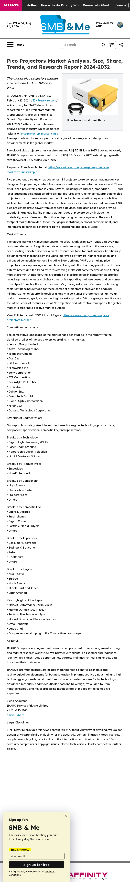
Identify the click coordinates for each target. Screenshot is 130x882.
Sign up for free (37, 865)
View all (121, 5)
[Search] (103, 45)
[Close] (66, 816)
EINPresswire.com (44, 100)
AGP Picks (11, 5)
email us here (15, 715)
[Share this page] (120, 44)
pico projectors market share (40, 133)
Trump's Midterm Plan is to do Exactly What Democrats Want (61, 5)
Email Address (19, 849)
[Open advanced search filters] (111, 45)
